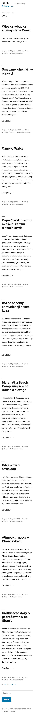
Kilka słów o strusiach (11, 467)
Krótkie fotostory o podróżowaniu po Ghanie (16, 616)
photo (26, 51)
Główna (5, 6)
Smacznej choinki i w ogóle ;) (17, 71)
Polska (6, 132)
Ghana (6, 53)
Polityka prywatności (8, 711)
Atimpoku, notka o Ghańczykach (15, 539)
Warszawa (12, 132)
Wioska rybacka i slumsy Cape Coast (16, 28)
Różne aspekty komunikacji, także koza (16, 306)
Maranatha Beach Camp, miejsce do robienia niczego (15, 386)
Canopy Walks (12, 148)
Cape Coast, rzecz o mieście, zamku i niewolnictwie (17, 224)
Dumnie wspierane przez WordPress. (19, 709)
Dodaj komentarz (17, 53)
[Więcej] (12, 6)
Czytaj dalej (8, 121)
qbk (5, 51)
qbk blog (6, 3)
